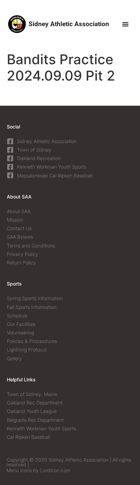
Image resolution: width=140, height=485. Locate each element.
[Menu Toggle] (125, 24)
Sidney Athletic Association (69, 24)
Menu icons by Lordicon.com (38, 470)
